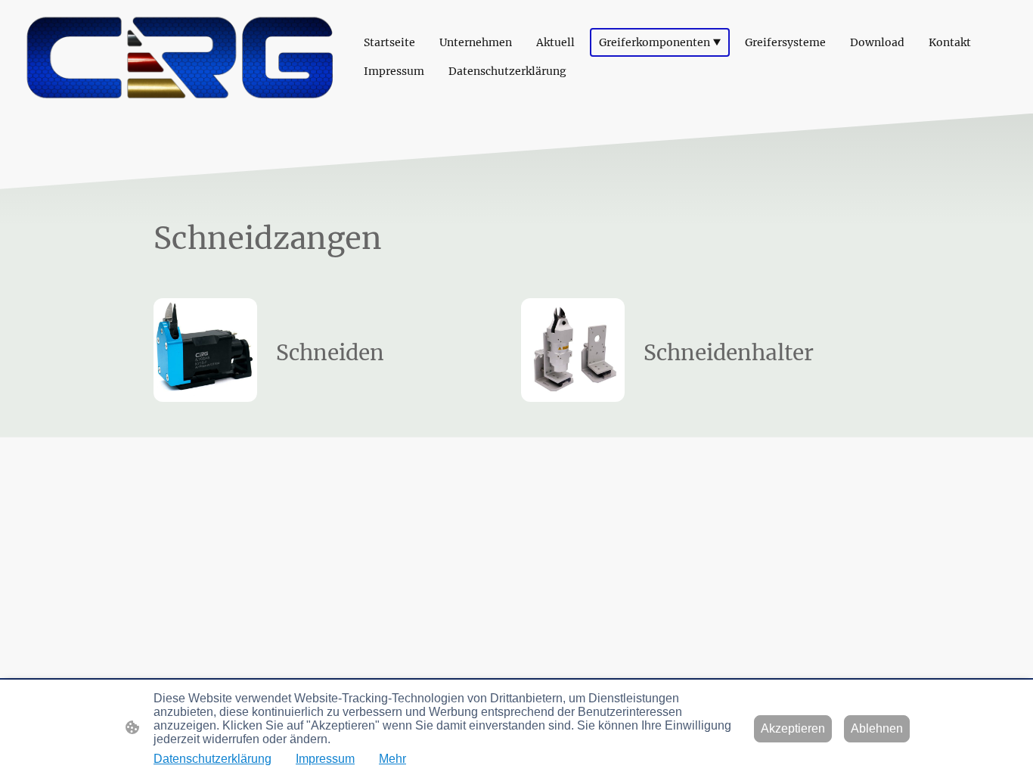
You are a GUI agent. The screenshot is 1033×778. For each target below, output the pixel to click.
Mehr (392, 758)
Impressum (325, 758)
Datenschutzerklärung (212, 758)
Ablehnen (877, 728)
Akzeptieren (793, 728)
